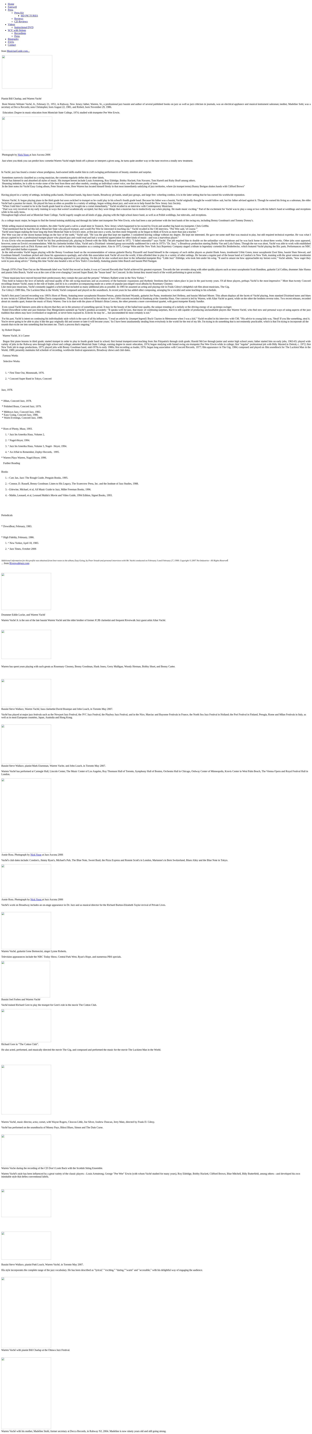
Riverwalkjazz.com (19, 563)
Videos (11, 24)
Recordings (20, 33)
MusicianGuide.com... (18, 51)
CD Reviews (21, 21)
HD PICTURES (29, 15)
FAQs (11, 42)
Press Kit (19, 12)
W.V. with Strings (17, 30)
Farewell (12, 7)
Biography (13, 39)
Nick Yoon (23, 154)
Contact (12, 44)
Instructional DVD (23, 27)
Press (10, 9)
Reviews (18, 18)
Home (11, 4)
